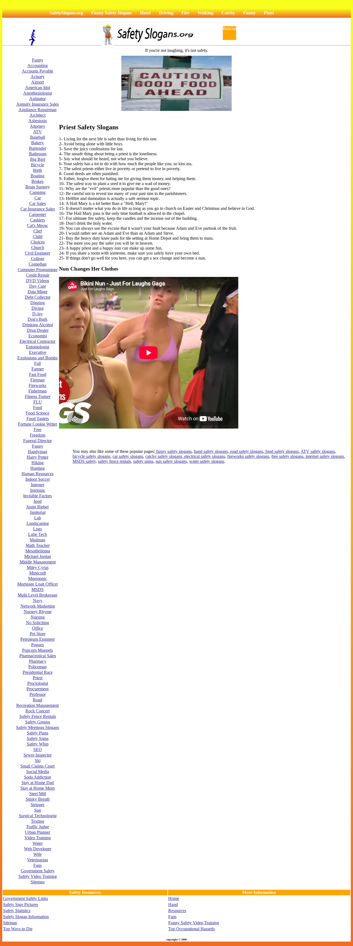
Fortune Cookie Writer (37, 424)
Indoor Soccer (37, 479)
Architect (38, 115)
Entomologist (37, 346)
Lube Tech (37, 534)
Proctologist (37, 683)
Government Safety (38, 870)
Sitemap (38, 882)
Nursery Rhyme (38, 611)
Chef (37, 231)
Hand (145, 12)
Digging (37, 302)
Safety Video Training (37, 876)
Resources (177, 910)
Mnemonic (37, 578)
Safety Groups (37, 722)
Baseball (37, 137)
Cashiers (37, 220)
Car (37, 198)
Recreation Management (37, 705)
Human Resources (38, 473)
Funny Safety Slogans (111, 12)
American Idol (37, 87)
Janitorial (38, 512)
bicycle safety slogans (91, 456)
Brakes (37, 181)
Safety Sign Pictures (20, 904)
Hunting (37, 468)
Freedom (37, 435)
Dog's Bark (37, 319)
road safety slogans (246, 451)
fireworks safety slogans (248, 456)
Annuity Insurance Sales (37, 104)
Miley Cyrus (38, 567)
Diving (37, 308)
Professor (38, 694)
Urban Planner (37, 832)
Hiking (37, 462)
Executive (37, 352)
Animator (37, 98)
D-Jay (37, 313)
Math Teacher (38, 545)
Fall (37, 363)
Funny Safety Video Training (193, 922)
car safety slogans (128, 456)
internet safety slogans (324, 456)
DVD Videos (37, 280)
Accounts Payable (37, 71)
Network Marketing (37, 606)
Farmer (37, 369)
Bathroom (37, 153)
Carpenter (37, 214)
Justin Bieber (37, 506)
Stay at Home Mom (37, 788)
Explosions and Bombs (37, 358)
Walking (205, 12)
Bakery (37, 142)
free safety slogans (287, 456)
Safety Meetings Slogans (37, 727)
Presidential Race (38, 672)
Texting (37, 821)
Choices (38, 242)
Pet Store (38, 633)
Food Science (37, 413)
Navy (37, 600)
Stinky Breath (38, 799)
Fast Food (37, 374)
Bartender (37, 148)
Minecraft (37, 573)
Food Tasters (37, 418)
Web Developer (37, 848)
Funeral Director (37, 440)
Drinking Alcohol (37, 324)
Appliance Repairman (37, 109)
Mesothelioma (37, 551)
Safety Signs (38, 738)
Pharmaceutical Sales (37, 655)
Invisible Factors (37, 495)
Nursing (38, 617)
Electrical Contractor (37, 341)
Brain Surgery (37, 187)
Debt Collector (37, 297)
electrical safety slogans (204, 456)
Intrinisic (37, 490)
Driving (166, 12)
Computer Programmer (38, 269)
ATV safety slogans (318, 451)
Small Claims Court (37, 766)
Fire (185, 12)
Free (37, 429)
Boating (37, 175)
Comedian (38, 264)
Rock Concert (37, 711)
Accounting (37, 65)
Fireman (37, 380)
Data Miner (37, 291)
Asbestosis (37, 120)
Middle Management (38, 562)
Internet (37, 484)
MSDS (37, 589)
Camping (38, 192)
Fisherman (37, 391)
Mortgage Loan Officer (37, 584)
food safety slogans (281, 451)
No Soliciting (37, 622)
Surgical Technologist (38, 815)
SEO (37, 749)
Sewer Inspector (37, 755)
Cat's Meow (37, 225)
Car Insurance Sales (37, 209)
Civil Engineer (37, 253)
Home (173, 898)
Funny (249, 12)
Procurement (37, 688)
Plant (269, 12)
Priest (37, 677)
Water (38, 843)
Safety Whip (38, 744)
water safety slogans (206, 461)
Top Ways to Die (18, 928)
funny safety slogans (173, 451)
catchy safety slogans (163, 456)
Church (37, 247)
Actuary (38, 76)
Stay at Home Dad (38, 782)
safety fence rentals (114, 461)
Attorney (37, 126)
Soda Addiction (37, 777)
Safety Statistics (16, 910)
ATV (37, 131)
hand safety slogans (211, 451)
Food (37, 407)
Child (37, 236)
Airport (37, 82)
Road (37, 700)
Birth (37, 170)
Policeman (37, 666)
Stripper (37, 804)
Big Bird (37, 159)
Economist (37, 335)
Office (37, 628)
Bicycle (37, 164)
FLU (37, 402)
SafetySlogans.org (66, 12)
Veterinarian (37, 859)
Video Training (38, 837)
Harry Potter (37, 457)
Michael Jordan (37, 556)
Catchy (228, 12)
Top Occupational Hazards (191, 928)
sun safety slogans (171, 461)
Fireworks (37, 385)
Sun (37, 810)
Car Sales (37, 203)
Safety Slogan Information (26, 916)
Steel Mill (37, 793)
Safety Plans (37, 733)
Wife (37, 854)
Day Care (37, 286)
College (37, 258)
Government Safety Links (25, 898)
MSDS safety (84, 461)
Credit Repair (37, 275)
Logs (37, 529)
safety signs (143, 461)
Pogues (37, 644)
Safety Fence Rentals (37, 716)
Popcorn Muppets (37, 650)
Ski (38, 760)
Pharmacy (37, 661)
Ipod (38, 501)
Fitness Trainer (37, 396)
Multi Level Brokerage (37, 595)
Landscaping (37, 523)
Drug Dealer (38, 330)
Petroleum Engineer (37, 639)
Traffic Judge (37, 826)
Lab (37, 517)
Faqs (37, 865)
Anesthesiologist (37, 93)
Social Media (37, 771)
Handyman (37, 451)
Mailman (37, 540)
